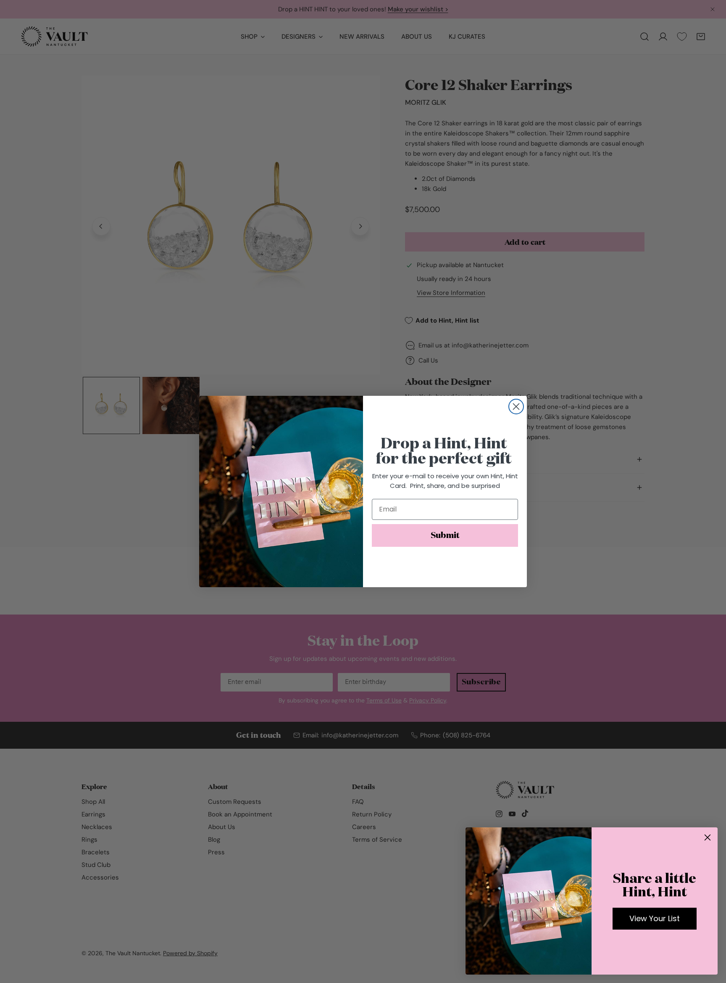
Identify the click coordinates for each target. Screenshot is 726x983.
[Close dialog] (516, 406)
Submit (445, 535)
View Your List (654, 918)
